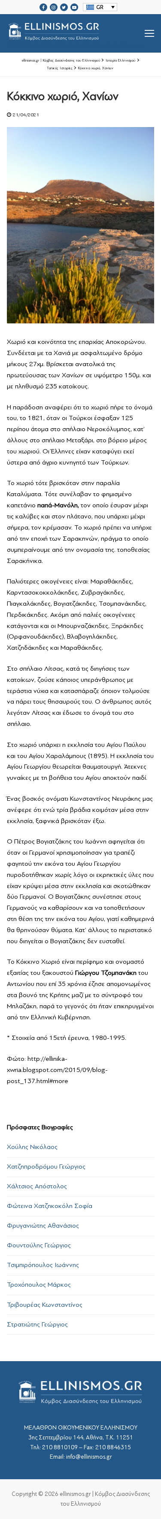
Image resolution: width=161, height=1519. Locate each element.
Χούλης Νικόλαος (32, 1147)
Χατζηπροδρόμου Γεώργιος (46, 1166)
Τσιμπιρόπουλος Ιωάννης (43, 1265)
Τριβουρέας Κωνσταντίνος (44, 1305)
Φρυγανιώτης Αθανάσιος (43, 1225)
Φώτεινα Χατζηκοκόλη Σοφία (49, 1206)
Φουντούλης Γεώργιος (39, 1245)
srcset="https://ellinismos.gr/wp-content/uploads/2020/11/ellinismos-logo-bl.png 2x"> (76, 43)
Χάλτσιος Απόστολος (37, 1186)
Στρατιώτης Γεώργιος (37, 1324)
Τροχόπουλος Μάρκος (39, 1284)
